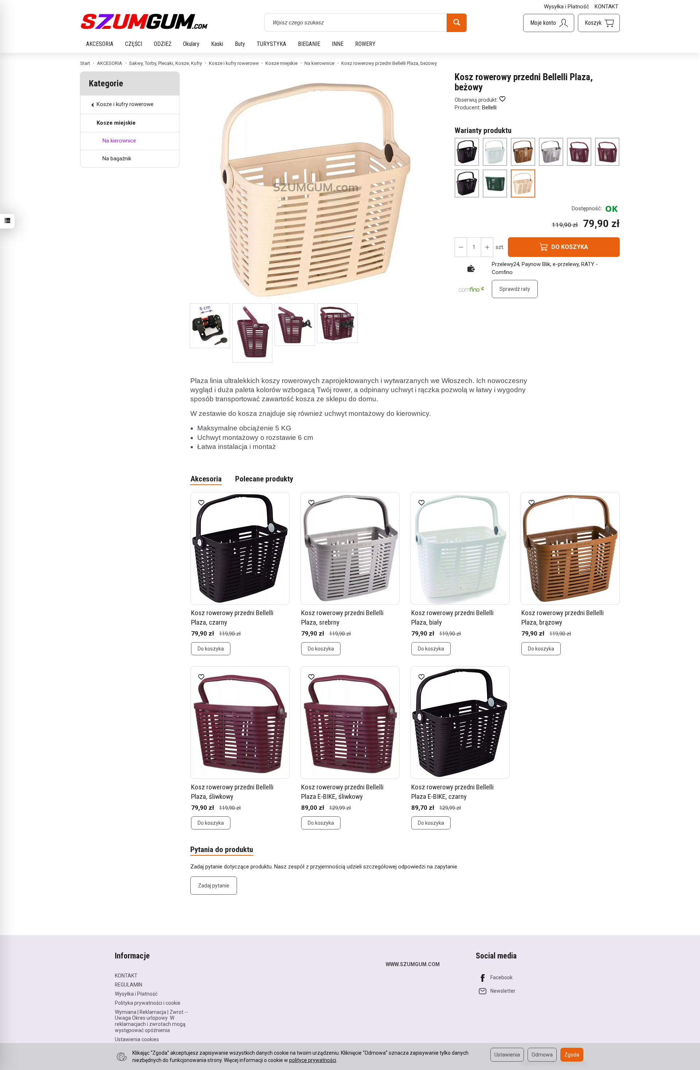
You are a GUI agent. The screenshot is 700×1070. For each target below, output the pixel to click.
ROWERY (365, 43)
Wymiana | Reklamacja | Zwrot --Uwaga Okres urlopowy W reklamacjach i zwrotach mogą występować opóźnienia (151, 1021)
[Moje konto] (548, 23)
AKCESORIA (99, 43)
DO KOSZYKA (569, 246)
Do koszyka (211, 649)
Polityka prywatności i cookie (147, 1003)
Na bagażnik (116, 158)
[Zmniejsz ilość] (487, 247)
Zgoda (571, 1055)
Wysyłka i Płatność (566, 6)
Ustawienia (507, 1055)
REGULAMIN (128, 985)
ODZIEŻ (162, 43)
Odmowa (542, 1055)
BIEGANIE (309, 43)
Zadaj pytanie (213, 886)
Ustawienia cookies (137, 1039)
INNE (337, 43)
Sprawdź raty (514, 289)
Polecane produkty (264, 479)
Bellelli (489, 107)
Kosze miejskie (116, 123)
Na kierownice (119, 140)
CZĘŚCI (133, 43)
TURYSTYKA (271, 43)
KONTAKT (606, 6)
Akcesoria (206, 479)
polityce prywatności (312, 1060)
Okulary (191, 43)
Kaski (217, 43)
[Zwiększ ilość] (461, 247)
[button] (209, 325)
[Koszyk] (599, 23)
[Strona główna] (144, 21)
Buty (240, 43)
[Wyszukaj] (457, 22)
